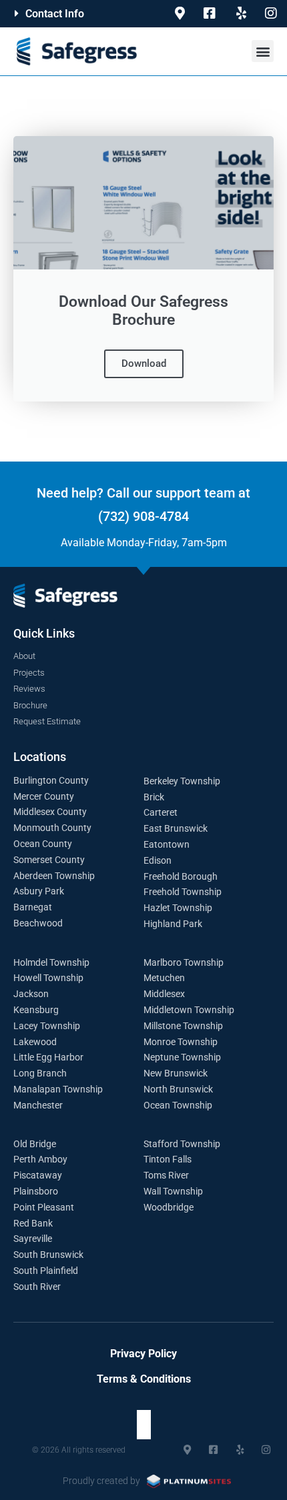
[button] (72, 13)
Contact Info (54, 13)
